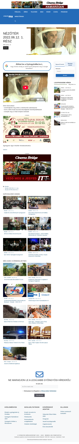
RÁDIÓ (48, 12)
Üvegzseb (45, 419)
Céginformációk (47, 424)
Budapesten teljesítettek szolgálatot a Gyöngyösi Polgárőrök (67, 99)
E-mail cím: (39, 384)
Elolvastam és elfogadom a (40, 391)
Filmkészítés (28, 417)
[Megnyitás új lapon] (27, 129)
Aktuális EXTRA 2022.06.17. (12, 189)
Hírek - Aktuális (66, 87)
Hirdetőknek (19, 16)
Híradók (63, 104)
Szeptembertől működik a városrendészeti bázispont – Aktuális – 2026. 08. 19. (68, 108)
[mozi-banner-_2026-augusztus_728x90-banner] (39, 8)
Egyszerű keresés (60, 64)
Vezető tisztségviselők (49, 421)
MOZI (41, 12)
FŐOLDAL (18, 12)
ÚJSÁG (55, 12)
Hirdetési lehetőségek (30, 424)
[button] (15, 21)
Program (64, 12)
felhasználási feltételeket (48, 391)
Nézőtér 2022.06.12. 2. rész (12, 188)
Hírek (26, 12)
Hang (47, 140)
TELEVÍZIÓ (34, 12)
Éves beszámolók (48, 426)
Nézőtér (6, 47)
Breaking (64, 120)
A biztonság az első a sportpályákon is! (66, 115)
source (5, 149)
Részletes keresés (70, 64)
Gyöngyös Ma (65, 112)
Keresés (65, 75)
